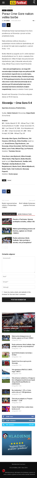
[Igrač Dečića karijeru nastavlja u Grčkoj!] (6, 355)
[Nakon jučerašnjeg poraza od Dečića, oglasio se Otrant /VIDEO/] (7, 231)
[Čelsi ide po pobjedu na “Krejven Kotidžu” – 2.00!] (6, 401)
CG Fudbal (7, 20)
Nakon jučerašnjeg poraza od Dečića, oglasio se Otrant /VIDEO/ (24, 231)
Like (32, 416)
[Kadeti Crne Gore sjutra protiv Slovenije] (6, 363)
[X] (8, 25)
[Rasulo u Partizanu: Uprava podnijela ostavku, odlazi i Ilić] (7, 221)
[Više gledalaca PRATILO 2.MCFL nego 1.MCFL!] (6, 371)
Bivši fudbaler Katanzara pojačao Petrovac (27, 204)
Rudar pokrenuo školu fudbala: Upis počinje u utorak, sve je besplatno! (22, 240)
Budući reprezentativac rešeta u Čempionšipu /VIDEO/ (9, 205)
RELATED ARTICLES (9, 214)
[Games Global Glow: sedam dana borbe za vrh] (6, 409)
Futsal (9, 180)
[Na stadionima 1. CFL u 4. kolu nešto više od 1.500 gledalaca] (6, 392)
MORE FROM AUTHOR (25, 214)
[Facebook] (4, 25)
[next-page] (6, 247)
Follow (31, 420)
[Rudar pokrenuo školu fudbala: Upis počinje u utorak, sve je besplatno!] (7, 240)
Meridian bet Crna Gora (18, 464)
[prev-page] (3, 247)
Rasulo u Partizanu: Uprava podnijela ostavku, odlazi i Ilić (18, 327)
